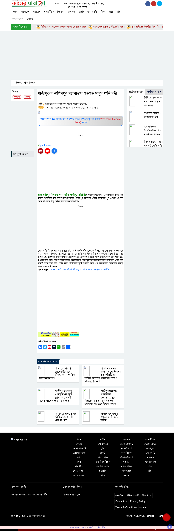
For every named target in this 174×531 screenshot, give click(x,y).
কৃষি (102, 448)
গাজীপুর (27, 97)
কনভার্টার (119, 495)
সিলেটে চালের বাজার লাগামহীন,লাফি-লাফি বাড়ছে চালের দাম (153, 145)
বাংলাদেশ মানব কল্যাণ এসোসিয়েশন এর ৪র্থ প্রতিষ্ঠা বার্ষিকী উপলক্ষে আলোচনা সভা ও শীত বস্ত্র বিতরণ (103, 375)
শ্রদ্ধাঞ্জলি (102, 470)
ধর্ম (78, 457)
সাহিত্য (119, 11)
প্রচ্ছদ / (18, 82)
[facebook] (147, 3)
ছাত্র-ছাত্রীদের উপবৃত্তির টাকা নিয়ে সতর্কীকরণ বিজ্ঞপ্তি (146, 26)
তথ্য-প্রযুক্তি (92, 11)
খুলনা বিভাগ (126, 448)
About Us (147, 495)
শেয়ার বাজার (79, 470)
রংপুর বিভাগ (150, 461)
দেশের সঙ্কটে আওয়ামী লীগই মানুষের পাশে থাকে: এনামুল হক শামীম (79, 269)
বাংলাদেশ (25, 11)
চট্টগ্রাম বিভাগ (79, 453)
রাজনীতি (79, 466)
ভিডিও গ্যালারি (132, 495)
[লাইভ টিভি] (47, 151)
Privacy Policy (137, 501)
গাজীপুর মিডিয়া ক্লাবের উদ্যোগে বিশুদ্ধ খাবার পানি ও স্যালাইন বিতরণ (57, 373)
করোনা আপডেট (79, 448)
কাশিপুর (17, 97)
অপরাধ (79, 444)
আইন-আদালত (126, 444)
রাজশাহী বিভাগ (102, 466)
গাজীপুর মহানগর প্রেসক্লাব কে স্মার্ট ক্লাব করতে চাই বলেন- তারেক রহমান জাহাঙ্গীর (55, 396)
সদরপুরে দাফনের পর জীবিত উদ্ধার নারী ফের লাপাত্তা (65, 417)
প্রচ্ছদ (15, 11)
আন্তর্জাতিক (49, 11)
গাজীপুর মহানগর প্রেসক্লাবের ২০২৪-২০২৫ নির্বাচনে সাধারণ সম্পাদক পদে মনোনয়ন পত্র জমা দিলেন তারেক (101, 397)
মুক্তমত (126, 461)
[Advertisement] (92, 58)
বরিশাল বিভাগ (126, 457)
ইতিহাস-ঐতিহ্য (150, 444)
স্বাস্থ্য (111, 11)
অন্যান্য (30, 19)
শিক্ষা (103, 11)
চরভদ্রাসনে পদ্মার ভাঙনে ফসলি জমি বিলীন (109, 417)
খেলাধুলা (71, 11)
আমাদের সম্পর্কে (74, 527)
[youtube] (159, 3)
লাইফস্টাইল (18, 19)
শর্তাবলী (91, 527)
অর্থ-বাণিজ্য (103, 444)
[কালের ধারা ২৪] (29, 3)
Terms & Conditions (126, 507)
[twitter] (153, 3)
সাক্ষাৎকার (126, 470)
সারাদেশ (36, 11)
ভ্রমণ (79, 461)
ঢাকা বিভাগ (29, 82)
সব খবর (143, 507)
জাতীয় (102, 439)
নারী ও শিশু (103, 457)
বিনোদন (60, 11)
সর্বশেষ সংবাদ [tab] (136, 92)
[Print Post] (40, 151)
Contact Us (121, 501)
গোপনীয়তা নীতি (100, 527)
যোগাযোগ (84, 527)
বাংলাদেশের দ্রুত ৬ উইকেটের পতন (100, 26)
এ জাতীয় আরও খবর (47, 361)
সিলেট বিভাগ (79, 475)
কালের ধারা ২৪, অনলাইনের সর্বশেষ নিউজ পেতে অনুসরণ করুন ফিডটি (80, 120)
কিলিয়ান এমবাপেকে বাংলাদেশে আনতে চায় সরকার (55, 26)
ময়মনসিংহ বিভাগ (102, 461)
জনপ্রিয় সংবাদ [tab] (154, 92)
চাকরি (81, 11)
